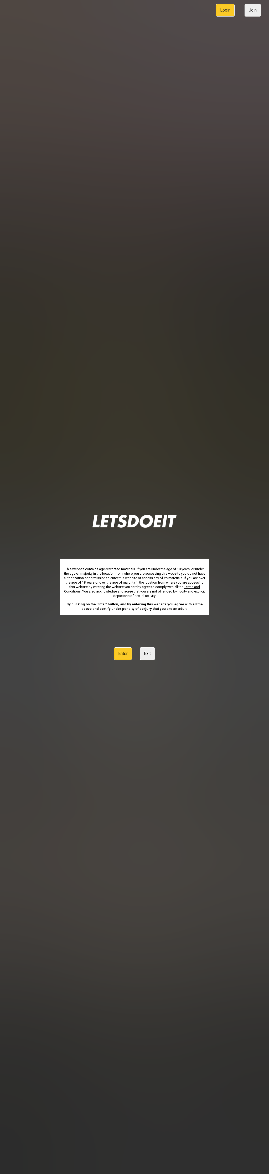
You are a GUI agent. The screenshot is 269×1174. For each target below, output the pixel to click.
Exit (147, 653)
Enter (123, 653)
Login (225, 10)
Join (253, 10)
